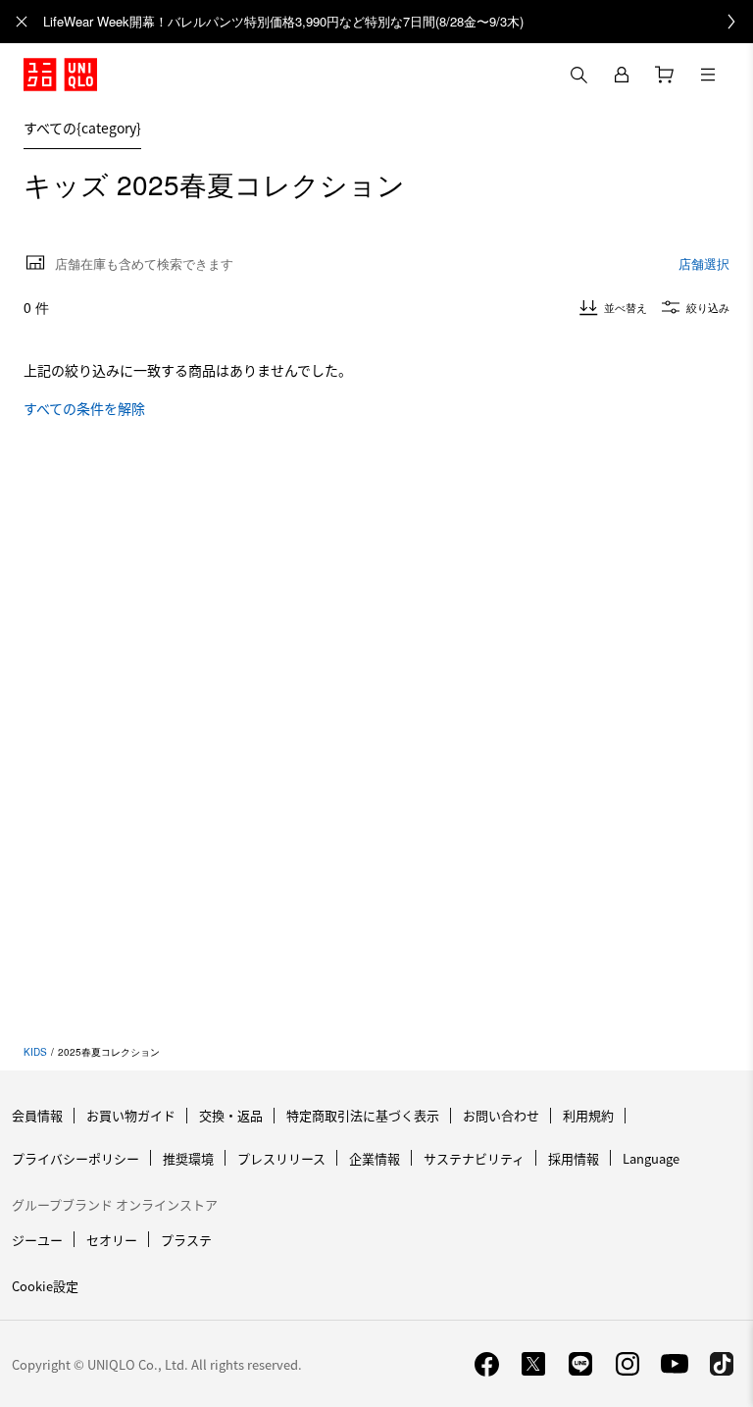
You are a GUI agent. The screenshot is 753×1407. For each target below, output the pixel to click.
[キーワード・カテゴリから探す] (578, 74)
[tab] (82, 127)
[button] (731, 127)
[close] (21, 21)
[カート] (664, 74)
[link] (398, 21)
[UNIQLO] (60, 74)
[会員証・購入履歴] (621, 74)
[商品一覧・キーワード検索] (707, 74)
